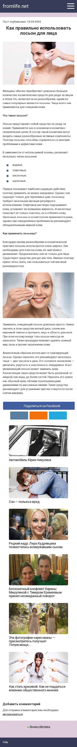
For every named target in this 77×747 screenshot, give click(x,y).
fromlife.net (16, 6)
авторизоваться (13, 714)
